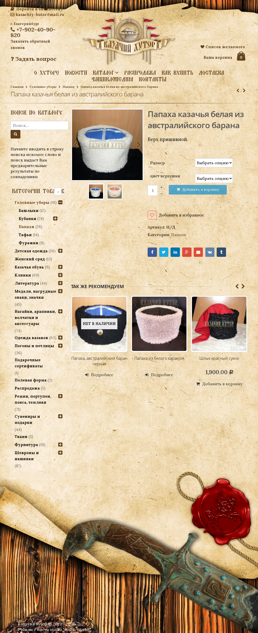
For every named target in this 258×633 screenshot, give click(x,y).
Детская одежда (31, 251)
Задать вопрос (35, 58)
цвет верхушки (165, 176)
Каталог (103, 72)
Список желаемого (225, 46)
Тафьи (25, 234)
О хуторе (46, 73)
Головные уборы (43, 87)
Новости (76, 73)
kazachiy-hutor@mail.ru (40, 14)
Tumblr (221, 252)
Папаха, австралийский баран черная (99, 361)
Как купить (177, 73)
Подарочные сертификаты (29, 362)
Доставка (211, 73)
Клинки (23, 275)
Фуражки (28, 242)
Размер (157, 162)
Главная (17, 87)
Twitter (164, 252)
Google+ (186, 252)
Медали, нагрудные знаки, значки (35, 294)
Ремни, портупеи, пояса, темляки (33, 399)
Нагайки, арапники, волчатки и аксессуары (35, 317)
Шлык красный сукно (219, 358)
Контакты (153, 79)
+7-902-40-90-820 (33, 32)
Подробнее (102, 374)
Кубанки (27, 218)
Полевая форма (31, 380)
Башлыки (29, 210)
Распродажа (140, 73)
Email (198, 252)
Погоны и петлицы (34, 345)
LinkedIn (175, 252)
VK (210, 252)
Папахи (68, 87)
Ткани (21, 436)
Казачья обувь (29, 267)
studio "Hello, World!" (70, 629)
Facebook (152, 252)
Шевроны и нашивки (27, 455)
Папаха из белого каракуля (159, 358)
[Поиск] (15, 134)
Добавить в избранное (181, 214)
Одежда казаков (31, 337)
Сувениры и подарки (27, 419)
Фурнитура (26, 444)
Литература (27, 283)
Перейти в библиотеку (39, 9)
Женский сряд (30, 259)
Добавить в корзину (222, 383)
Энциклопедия (112, 79)
